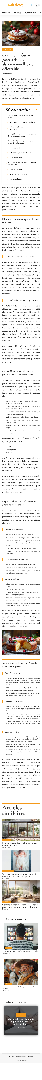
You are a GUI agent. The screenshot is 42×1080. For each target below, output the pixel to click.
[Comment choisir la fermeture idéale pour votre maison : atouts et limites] (21, 891)
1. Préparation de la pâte (18, 148)
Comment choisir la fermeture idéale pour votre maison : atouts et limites (20, 906)
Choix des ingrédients (17, 169)
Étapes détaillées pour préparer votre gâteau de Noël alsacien (20, 142)
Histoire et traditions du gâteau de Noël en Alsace (22, 116)
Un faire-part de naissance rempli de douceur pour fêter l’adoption (19, 875)
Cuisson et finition (16, 179)
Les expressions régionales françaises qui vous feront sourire (20, 988)
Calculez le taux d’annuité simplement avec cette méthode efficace (21, 1021)
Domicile (6, 840)
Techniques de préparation (19, 174)
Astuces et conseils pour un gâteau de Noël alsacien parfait (22, 163)
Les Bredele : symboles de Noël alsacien (23, 122)
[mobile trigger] (4, 5)
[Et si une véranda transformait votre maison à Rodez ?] (21, 830)
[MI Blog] (16, 5)
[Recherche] (31, 5)
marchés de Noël (10, 231)
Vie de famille (8, 870)
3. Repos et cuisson (16, 157)
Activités (7, 50)
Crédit (21, 1015)
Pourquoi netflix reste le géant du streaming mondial (20, 951)
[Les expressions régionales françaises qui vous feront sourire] (21, 972)
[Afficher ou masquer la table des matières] (34, 109)
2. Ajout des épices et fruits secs (20, 153)
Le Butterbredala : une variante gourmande (20, 128)
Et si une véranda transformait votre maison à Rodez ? (19, 844)
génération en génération (17, 281)
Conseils (8, 948)
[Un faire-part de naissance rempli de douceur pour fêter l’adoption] (21, 861)
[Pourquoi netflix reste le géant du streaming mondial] (21, 936)
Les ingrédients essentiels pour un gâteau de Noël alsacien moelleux (22, 135)
